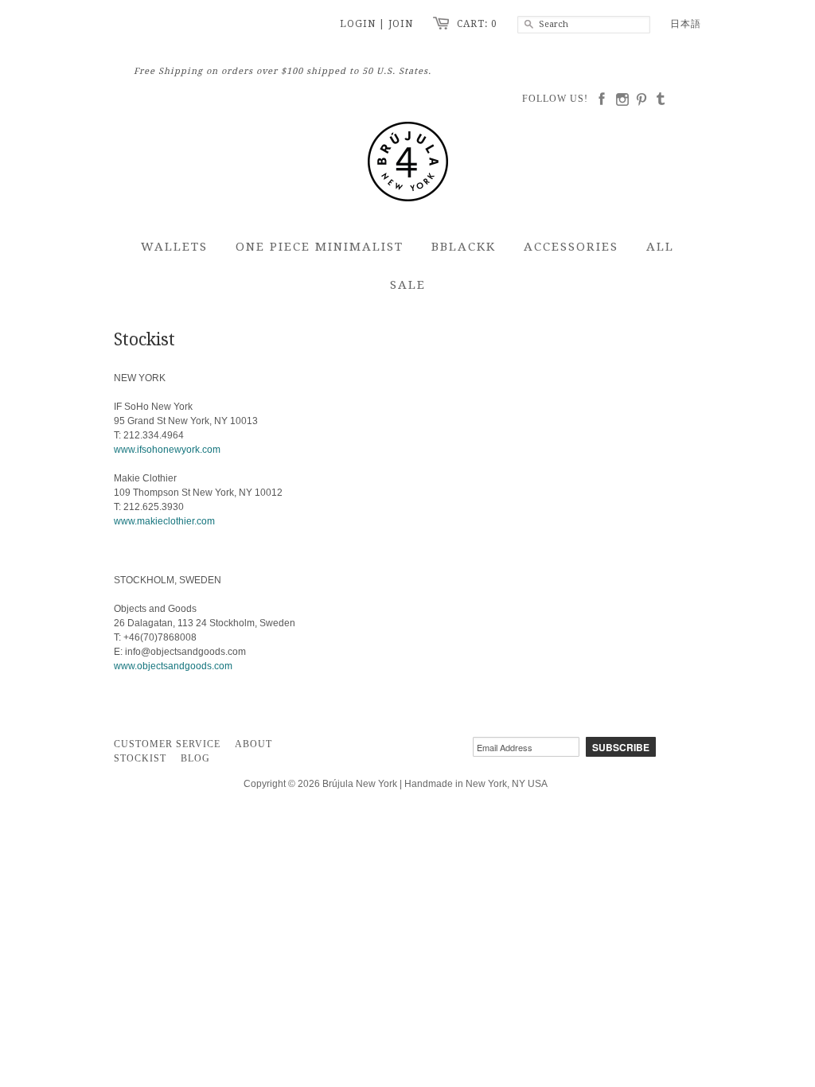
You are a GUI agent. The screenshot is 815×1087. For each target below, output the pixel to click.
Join (400, 23)
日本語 (685, 23)
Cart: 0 (477, 23)
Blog (195, 758)
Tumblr (664, 99)
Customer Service (167, 744)
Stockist (140, 758)
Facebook (604, 99)
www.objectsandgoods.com (173, 666)
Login (358, 23)
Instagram (624, 99)
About (253, 744)
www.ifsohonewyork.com (167, 449)
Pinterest (644, 99)
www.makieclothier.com (164, 521)
